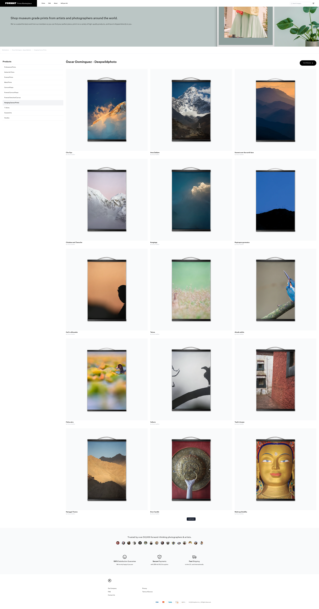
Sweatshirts (8, 113)
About (55, 3)
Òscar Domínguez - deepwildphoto (21, 50)
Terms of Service (147, 592)
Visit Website (307, 63)
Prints (43, 3)
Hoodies (6, 118)
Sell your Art (64, 3)
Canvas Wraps (8, 87)
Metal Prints (8, 82)
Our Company (112, 588)
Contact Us (111, 595)
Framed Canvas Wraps (11, 92)
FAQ (49, 3)
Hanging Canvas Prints (40, 50)
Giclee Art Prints (9, 72)
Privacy (144, 588)
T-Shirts (6, 108)
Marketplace (5, 50)
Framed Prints (8, 77)
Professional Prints (10, 67)
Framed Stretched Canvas (12, 97)
